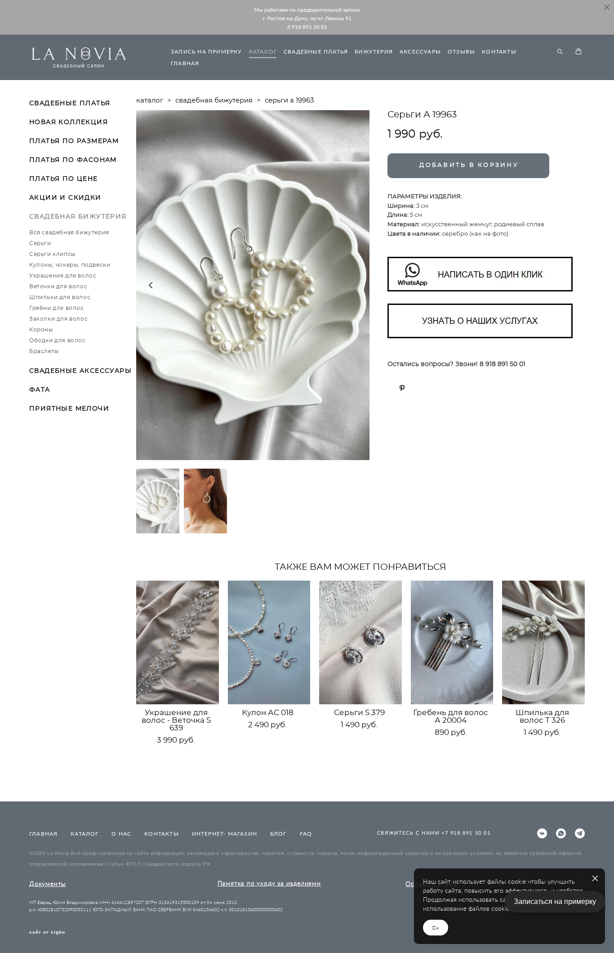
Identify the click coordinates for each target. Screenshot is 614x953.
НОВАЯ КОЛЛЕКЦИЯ (68, 122)
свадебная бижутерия (214, 100)
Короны (41, 329)
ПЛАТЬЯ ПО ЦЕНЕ (63, 179)
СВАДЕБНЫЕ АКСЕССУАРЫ (80, 371)
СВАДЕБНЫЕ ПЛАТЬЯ (316, 51)
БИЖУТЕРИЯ (374, 51)
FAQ (306, 833)
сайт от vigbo (47, 932)
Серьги (40, 243)
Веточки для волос (58, 286)
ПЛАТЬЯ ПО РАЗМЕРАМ (74, 141)
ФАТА (39, 390)
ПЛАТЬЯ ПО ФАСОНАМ (73, 160)
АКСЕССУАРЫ (420, 51)
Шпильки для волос (59, 297)
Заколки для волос (58, 319)
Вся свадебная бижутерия (69, 232)
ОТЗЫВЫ (461, 51)
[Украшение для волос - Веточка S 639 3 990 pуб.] (177, 642)
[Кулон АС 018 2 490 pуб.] (269, 642)
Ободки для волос (57, 340)
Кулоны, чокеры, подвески (69, 265)
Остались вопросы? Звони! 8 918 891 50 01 (456, 364)
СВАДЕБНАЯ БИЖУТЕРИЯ (78, 217)
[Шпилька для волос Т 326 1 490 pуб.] (543, 642)
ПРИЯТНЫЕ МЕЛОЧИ (69, 409)
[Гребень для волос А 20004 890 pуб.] (452, 642)
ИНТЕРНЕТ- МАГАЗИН (224, 833)
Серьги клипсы (52, 254)
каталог (149, 100)
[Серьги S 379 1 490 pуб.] (360, 642)
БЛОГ (278, 833)
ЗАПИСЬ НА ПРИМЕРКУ (206, 51)
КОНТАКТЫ (499, 51)
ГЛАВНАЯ (185, 63)
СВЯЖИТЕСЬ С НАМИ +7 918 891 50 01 (434, 832)
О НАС (121, 833)
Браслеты (44, 351)
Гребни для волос (56, 308)
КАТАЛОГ (263, 51)
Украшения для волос (62, 275)
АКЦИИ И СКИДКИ (65, 198)
